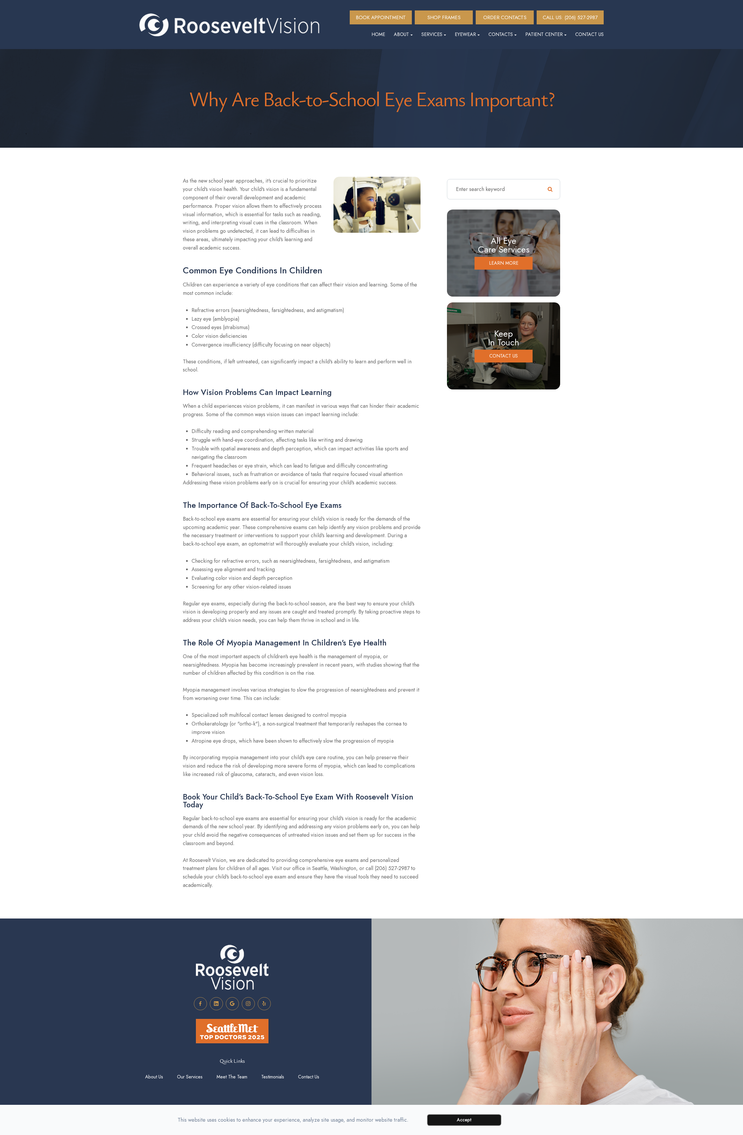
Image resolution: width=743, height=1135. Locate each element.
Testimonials (272, 1076)
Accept (464, 1119)
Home (378, 34)
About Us (154, 1076)
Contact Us (589, 34)
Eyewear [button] (465, 34)
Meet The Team (232, 1076)
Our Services (190, 1076)
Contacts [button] (500, 34)
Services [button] (431, 34)
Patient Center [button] (544, 34)
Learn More (503, 263)
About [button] (401, 34)
